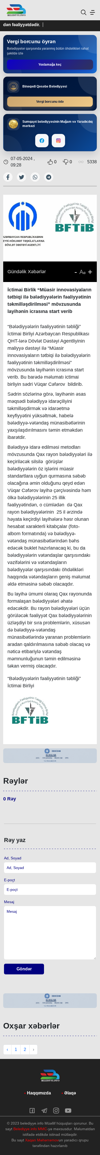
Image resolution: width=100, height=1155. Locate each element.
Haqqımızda (39, 1093)
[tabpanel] (50, 755)
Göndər (24, 969)
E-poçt (9, 880)
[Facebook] (42, 140)
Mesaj (9, 902)
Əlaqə (70, 1093)
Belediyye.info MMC (30, 1129)
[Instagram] (58, 140)
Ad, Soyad (12, 858)
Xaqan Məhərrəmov (42, 1140)
